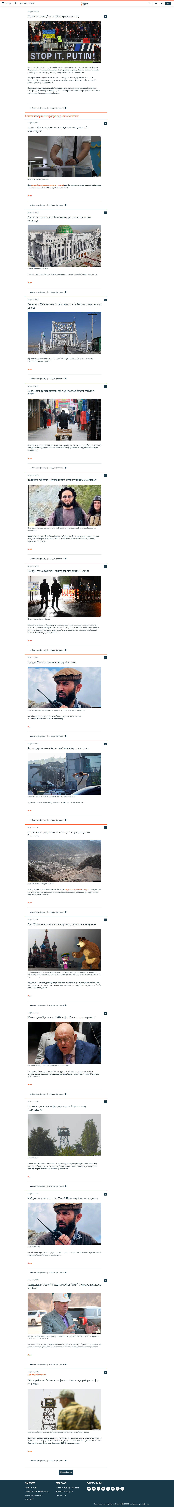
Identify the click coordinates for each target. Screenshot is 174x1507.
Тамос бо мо (29, 1499)
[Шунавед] (162, 3)
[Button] (38, 108)
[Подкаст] (122, 1489)
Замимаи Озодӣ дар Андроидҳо (67, 1488)
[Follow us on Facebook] (94, 1489)
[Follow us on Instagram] (103, 1489)
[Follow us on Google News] (89, 1489)
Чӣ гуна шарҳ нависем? (33, 1495)
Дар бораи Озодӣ (31, 1488)
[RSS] (117, 1489)
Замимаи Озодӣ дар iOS (64, 1492)
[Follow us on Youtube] (98, 1489)
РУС (150, 3)
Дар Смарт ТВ (61, 1495)
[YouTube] (156, 3)
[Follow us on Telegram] (113, 1489)
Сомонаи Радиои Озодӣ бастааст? (37, 1492)
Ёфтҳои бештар (66, 1472)
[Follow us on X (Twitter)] (108, 1489)
